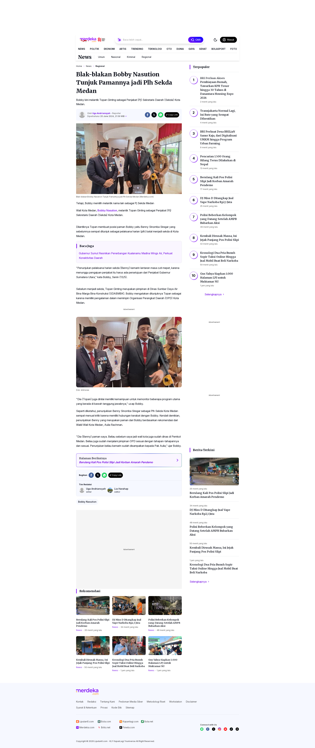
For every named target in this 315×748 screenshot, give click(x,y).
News (81, 48)
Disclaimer (191, 701)
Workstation (175, 701)
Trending (137, 48)
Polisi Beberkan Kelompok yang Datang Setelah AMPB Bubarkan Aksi (164, 623)
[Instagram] (219, 729)
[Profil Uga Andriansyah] (82, 115)
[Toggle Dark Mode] (215, 40)
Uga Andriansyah (101, 113)
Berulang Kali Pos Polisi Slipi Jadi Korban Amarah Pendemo (92, 623)
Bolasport (218, 48)
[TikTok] (231, 729)
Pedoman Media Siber (131, 701)
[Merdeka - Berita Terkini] (92, 39)
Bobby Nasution (107, 210)
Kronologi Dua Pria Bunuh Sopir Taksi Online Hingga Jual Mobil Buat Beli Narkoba (128, 663)
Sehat (203, 48)
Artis (122, 48)
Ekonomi (109, 48)
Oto (169, 48)
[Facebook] (207, 729)
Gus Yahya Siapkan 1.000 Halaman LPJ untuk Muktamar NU (162, 663)
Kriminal (131, 57)
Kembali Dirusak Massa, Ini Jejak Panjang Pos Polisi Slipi (93, 661)
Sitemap (130, 707)
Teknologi (155, 48)
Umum (101, 57)
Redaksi (91, 701)
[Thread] (237, 729)
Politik (94, 48)
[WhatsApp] (201, 729)
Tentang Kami (107, 701)
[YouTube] (225, 729)
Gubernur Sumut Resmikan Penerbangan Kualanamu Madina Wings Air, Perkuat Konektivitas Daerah (125, 256)
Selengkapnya (213, 294)
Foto (233, 48)
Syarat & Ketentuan (86, 707)
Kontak (80, 701)
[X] (213, 729)
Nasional (115, 57)
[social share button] (147, 114)
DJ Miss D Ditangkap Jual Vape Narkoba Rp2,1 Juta (126, 621)
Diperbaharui (106, 116)
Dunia (180, 48)
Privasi (104, 707)
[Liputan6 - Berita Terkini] (87, 691)
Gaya (192, 48)
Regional (146, 57)
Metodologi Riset (156, 701)
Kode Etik (117, 707)
